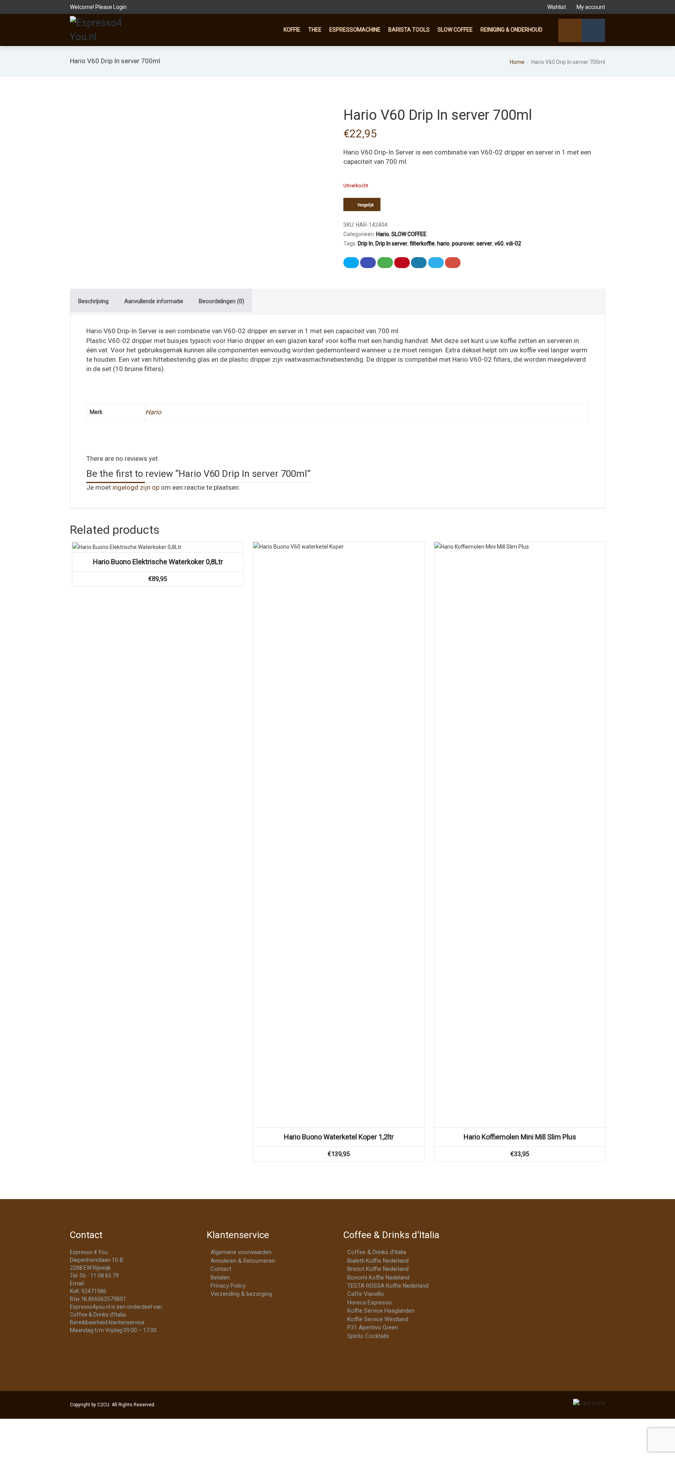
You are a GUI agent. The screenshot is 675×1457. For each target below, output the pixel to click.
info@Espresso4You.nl (114, 1283)
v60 (499, 243)
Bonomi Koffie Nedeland (378, 1277)
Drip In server (391, 243)
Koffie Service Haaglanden (380, 1310)
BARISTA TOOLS (409, 30)
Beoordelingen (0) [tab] (221, 301)
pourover (463, 243)
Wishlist (556, 7)
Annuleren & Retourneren (243, 1260)
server (484, 243)
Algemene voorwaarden (241, 1252)
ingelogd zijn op (135, 487)
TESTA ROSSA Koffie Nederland (388, 1285)
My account (590, 7)
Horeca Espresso (369, 1302)
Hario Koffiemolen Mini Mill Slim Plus (520, 1137)
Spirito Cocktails (368, 1336)
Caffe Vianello (365, 1293)
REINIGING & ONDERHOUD (511, 30)
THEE (314, 30)
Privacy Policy (228, 1285)
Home (517, 62)
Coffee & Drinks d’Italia (376, 1252)
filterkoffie (422, 243)
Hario (382, 234)
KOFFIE (292, 30)
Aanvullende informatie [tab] (153, 301)
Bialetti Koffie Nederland (378, 1260)
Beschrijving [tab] (93, 301)
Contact (221, 1268)
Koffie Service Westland (377, 1319)
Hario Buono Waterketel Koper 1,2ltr (339, 1137)
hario (443, 243)
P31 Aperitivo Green (372, 1327)
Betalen (220, 1277)
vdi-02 (513, 243)
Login (120, 7)
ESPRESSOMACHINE (354, 30)
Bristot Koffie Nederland (378, 1268)
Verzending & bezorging (241, 1293)
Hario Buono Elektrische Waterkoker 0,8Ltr (158, 562)
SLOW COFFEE (455, 30)
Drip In (365, 243)
